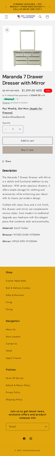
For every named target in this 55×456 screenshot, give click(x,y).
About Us (10, 329)
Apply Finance (13, 358)
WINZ (9, 350)
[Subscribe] (45, 426)
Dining (9, 309)
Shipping (6, 102)
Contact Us (11, 343)
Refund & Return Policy (18, 385)
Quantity (6, 122)
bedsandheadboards (31, 450)
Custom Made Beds (16, 280)
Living (9, 302)
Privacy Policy (13, 392)
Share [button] (8, 161)
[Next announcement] (49, 6)
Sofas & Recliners (15, 295)
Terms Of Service (14, 378)
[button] (6, 16)
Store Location (13, 336)
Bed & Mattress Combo (18, 288)
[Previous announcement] (5, 6)
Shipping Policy (14, 399)
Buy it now (27, 150)
